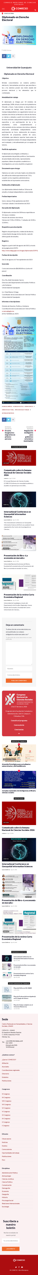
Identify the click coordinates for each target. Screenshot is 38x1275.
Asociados (5, 1067)
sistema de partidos (8, 413)
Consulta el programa (19, 720)
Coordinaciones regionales (11, 1070)
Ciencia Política (7, 1182)
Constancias (19, 729)
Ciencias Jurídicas (8, 1179)
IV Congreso (6, 1115)
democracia (29, 406)
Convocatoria (19, 725)
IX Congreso (6, 1097)
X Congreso (6, 1094)
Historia (5, 1197)
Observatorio (6, 1139)
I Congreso (5, 1125)
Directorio (5, 1074)
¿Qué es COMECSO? (9, 1059)
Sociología (5, 1206)
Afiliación (5, 1063)
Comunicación (6, 1185)
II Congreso (6, 1122)
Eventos (4, 1146)
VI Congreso (6, 1108)
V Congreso (6, 1111)
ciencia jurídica (7, 406)
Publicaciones (6, 1081)
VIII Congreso (6, 1101)
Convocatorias (9, 13)
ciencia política (19, 406)
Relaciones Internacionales (11, 1203)
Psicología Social (7, 1200)
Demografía (6, 1188)
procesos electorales (22, 409)
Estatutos (5, 1077)
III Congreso (6, 1118)
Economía (5, 1191)
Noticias (5, 1142)
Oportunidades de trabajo (10, 1153)
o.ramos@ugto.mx (8, 311)
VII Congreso (6, 1104)
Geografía (5, 1194)
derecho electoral (8, 409)
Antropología (6, 1176)
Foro (3, 1160)
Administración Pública (10, 1173)
